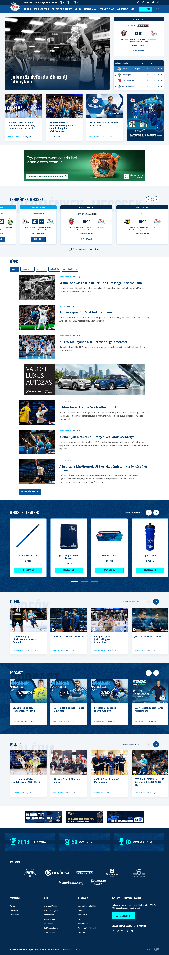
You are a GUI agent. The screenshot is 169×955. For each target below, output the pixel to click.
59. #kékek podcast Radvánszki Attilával (24, 709)
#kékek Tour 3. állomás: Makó (66, 780)
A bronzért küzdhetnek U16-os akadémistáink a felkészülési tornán (103, 468)
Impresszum (83, 915)
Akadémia (90, 9)
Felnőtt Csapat (62, 9)
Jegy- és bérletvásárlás (87, 906)
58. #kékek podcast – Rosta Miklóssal (68, 709)
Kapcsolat (82, 932)
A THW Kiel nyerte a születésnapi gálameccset (93, 342)
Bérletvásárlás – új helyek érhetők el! (103, 124)
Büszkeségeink (50, 932)
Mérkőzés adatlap (38, 233)
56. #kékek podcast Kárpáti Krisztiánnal (150, 709)
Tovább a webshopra (132, 512)
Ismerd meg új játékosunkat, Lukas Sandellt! (24, 639)
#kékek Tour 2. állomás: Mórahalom (107, 780)
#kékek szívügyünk (51, 910)
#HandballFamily (70, 269)
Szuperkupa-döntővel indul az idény (86, 312)
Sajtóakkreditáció (51, 928)
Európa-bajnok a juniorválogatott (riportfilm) (103, 639)
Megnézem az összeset (131, 601)
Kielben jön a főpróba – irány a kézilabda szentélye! (97, 437)
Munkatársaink (50, 919)
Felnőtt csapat (27, 269)
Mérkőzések (41, 9)
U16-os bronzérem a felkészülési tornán (88, 407)
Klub (78, 9)
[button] (149, 199)
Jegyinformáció (86, 239)
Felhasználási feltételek (87, 928)
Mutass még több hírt (30, 491)
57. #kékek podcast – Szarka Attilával (106, 709)
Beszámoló (38, 239)
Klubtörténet (49, 915)
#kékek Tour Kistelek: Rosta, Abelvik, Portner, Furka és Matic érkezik (21, 125)
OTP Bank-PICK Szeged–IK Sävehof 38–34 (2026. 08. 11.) (149, 782)
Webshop (122, 9)
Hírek (27, 9)
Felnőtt (12, 906)
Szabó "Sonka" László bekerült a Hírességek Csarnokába (100, 283)
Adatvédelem (83, 923)
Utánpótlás (106, 9)
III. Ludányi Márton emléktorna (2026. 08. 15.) (27, 780)
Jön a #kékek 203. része (148, 636)
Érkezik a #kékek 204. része (68, 636)
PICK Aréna (48, 923)
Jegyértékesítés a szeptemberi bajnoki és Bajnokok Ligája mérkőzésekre (62, 127)
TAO (79, 919)
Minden (14, 269)
